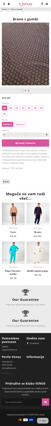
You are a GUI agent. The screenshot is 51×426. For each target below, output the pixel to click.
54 (29, 108)
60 (4, 113)
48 (10, 108)
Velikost (5, 103)
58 (41, 108)
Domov (4, 9)
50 (17, 108)
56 (35, 108)
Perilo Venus (38, 414)
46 (4, 108)
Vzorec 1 (7, 124)
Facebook (34, 343)
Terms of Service (9, 349)
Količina (5, 130)
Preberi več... (8, 373)
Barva (4, 120)
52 (23, 108)
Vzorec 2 (20, 124)
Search (5, 346)
